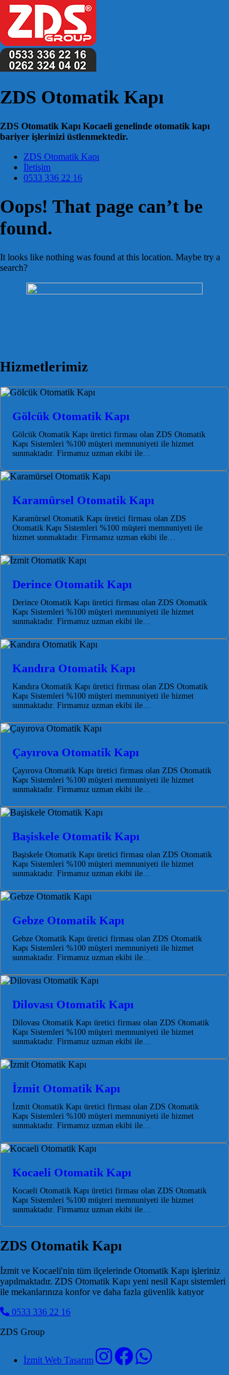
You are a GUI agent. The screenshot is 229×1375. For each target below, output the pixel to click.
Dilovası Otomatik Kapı (73, 1004)
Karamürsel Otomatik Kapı (83, 500)
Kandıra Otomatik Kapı (74, 668)
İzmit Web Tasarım (58, 1360)
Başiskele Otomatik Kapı (76, 836)
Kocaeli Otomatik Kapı (72, 1172)
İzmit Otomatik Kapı (66, 1088)
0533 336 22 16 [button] (39, 1312)
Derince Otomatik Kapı (72, 584)
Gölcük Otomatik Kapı (71, 416)
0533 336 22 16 (52, 178)
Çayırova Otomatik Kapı (75, 752)
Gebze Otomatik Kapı (68, 920)
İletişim (36, 167)
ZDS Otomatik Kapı (61, 157)
